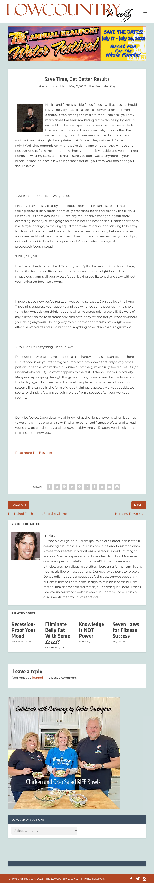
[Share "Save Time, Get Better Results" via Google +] (64, 487)
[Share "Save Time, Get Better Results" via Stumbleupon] (102, 487)
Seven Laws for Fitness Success (126, 630)
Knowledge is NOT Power (91, 630)
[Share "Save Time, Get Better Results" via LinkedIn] (87, 487)
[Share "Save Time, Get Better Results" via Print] (117, 487)
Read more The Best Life (33, 452)
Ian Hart (61, 86)
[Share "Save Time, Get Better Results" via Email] (109, 487)
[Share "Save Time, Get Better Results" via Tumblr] (72, 487)
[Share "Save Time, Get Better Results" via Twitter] (57, 487)
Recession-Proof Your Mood (23, 630)
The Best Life (98, 86)
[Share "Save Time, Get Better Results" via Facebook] (49, 487)
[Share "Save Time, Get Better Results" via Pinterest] (79, 487)
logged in (39, 677)
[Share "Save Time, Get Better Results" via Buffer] (94, 487)
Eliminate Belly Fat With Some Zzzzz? (57, 633)
